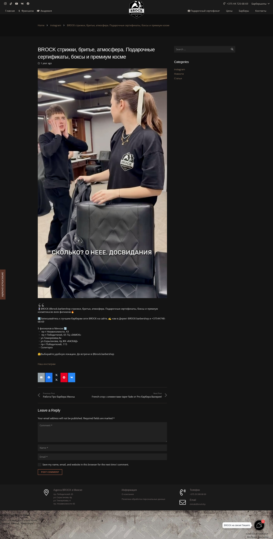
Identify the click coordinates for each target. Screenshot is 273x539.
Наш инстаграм (46, 363)
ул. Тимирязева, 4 (61, 500)
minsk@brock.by (198, 504)
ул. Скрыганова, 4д (62, 497)
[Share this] (48, 377)
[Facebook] (28, 3)
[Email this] (41, 377)
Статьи (178, 78)
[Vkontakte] (23, 3)
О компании (128, 494)
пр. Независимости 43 (64, 503)
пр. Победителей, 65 (63, 494)
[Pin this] (64, 377)
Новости (179, 73)
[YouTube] (17, 3)
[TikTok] (11, 3)
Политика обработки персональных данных (143, 499)
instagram (179, 69)
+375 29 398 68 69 (198, 494)
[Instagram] (6, 3)
